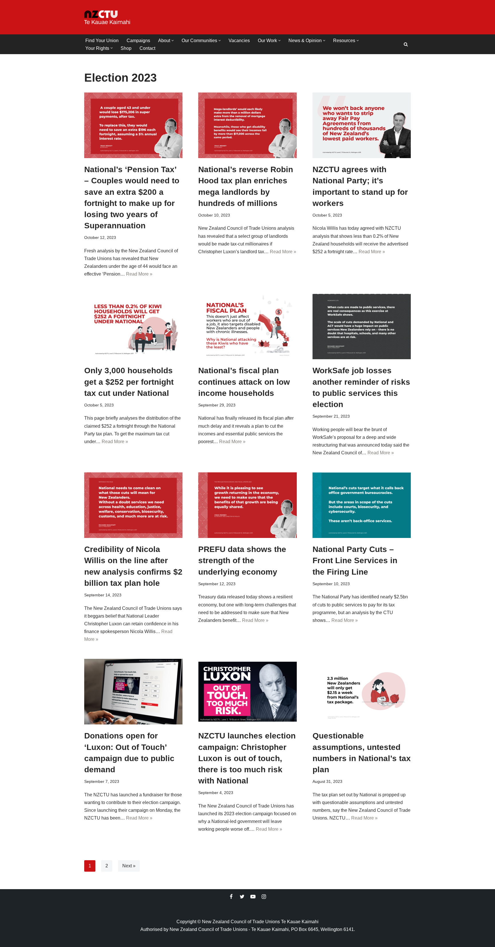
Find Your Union (102, 40)
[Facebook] (231, 897)
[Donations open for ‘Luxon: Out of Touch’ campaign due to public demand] (133, 691)
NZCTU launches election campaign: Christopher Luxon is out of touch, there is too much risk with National (247, 758)
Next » (128, 865)
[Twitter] (242, 897)
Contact (147, 48)
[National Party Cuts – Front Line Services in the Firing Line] (362, 505)
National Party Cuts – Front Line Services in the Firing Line (355, 560)
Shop (126, 48)
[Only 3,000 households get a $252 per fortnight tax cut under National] (133, 326)
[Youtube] (253, 897)
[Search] (406, 44)
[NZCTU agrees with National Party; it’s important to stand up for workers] (362, 125)
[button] (173, 41)
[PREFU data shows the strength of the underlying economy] (247, 505)
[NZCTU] (107, 17)
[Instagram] (264, 897)
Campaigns (138, 40)
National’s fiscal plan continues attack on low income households (244, 381)
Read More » (139, 274)
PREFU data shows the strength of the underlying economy (242, 560)
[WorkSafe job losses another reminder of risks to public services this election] (362, 326)
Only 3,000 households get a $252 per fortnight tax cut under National (129, 381)
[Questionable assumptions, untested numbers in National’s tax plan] (362, 691)
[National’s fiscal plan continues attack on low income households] (247, 326)
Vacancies (239, 40)
